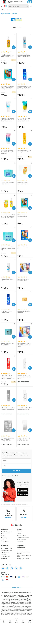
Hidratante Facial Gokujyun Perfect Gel (23, 312)
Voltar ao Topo (16, 587)
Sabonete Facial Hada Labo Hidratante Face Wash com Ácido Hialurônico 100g (7, 120)
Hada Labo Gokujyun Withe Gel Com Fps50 (7, 183)
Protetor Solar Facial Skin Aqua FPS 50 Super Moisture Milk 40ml (24, 377)
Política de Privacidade (22, 550)
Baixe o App (29, 2)
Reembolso (3, 554)
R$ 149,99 (3, 382)
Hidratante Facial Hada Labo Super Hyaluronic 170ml (24, 151)
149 (4, 223)
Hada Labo (14, 13)
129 (20, 62)
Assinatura (20, 541)
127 (20, 159)
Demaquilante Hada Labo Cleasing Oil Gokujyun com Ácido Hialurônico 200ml (7, 55)
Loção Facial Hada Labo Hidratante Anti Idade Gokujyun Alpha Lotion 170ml (8, 377)
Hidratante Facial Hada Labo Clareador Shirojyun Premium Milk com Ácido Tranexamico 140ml (24, 87)
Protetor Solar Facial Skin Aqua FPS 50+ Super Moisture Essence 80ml (23, 439)
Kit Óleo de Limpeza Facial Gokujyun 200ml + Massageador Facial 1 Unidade (7, 439)
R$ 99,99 (3, 60)
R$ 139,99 (19, 156)
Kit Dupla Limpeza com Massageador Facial (23, 280)
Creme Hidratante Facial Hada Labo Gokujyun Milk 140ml (24, 408)
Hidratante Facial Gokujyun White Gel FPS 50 (7, 344)
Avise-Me (28, 367)
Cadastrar (16, 471)
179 (20, 320)
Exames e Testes (21, 535)
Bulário (2, 540)
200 (4, 191)
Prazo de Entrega (5, 552)
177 (4, 255)
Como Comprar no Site (6, 548)
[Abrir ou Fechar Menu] (2, 6)
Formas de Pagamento (6, 550)
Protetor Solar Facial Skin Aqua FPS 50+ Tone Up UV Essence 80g (7, 152)
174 (20, 352)
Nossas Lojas (4, 538)
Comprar (12, 47)
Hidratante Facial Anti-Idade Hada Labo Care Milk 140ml (8, 408)
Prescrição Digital (21, 539)
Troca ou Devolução (5, 556)
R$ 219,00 (3, 253)
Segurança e (21, 546)
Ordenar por (11, 10)
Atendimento (5, 545)
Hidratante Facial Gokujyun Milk (7, 280)
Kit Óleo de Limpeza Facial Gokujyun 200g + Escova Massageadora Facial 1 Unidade (7, 87)
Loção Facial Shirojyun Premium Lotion (6, 312)
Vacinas (19, 533)
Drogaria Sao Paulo (5, 13)
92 (4, 127)
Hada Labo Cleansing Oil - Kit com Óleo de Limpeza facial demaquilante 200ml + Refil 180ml (8, 216)
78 (4, 62)
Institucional (5, 529)
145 (20, 288)
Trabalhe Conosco (5, 534)
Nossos (20, 530)
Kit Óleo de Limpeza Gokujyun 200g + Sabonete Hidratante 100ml (24, 345)
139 (20, 95)
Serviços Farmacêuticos (23, 537)
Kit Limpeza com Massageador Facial (22, 215)
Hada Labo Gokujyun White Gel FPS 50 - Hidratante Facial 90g (8, 248)
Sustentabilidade (5, 542)
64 (20, 191)
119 (20, 127)
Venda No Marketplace (6, 532)
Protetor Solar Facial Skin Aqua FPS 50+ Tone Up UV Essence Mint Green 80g (23, 120)
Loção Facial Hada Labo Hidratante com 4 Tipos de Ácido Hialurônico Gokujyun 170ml (24, 55)
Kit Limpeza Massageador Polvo (23, 247)
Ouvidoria (3, 536)
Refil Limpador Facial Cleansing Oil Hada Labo (23, 183)
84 (20, 223)
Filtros (3, 10)
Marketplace (4, 558)
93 (4, 95)
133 (4, 384)
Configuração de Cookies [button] (23, 558)
